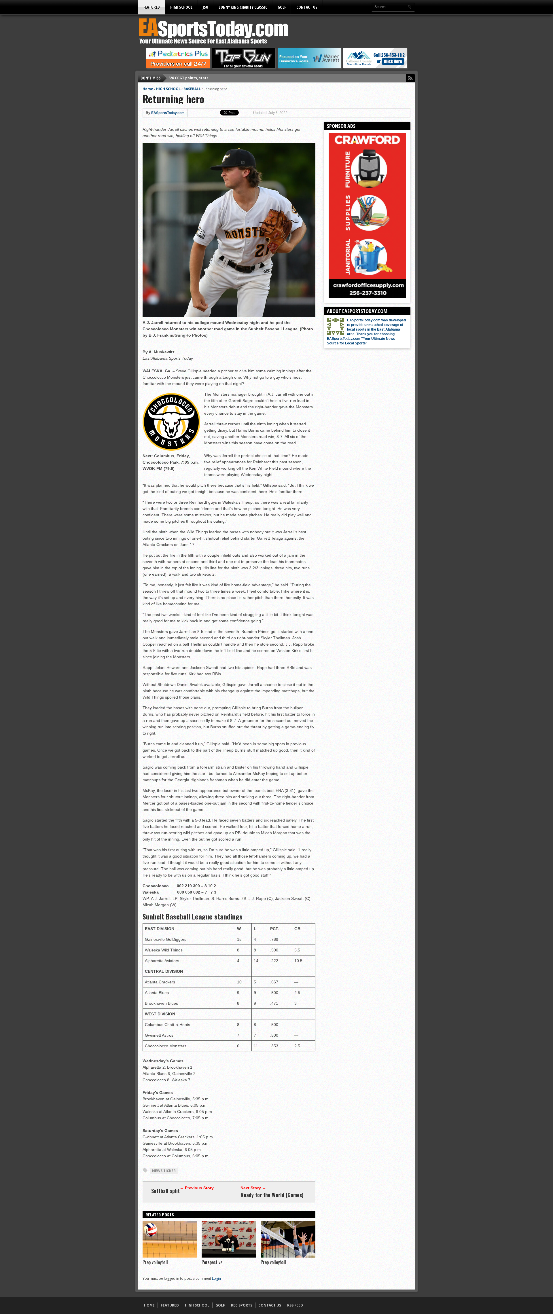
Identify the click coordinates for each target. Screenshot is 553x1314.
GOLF (282, 7)
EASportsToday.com (168, 113)
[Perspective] (229, 1256)
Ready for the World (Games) (272, 1194)
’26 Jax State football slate (193, 77)
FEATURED (151, 7)
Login (216, 1278)
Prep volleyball (155, 1262)
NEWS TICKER (164, 1170)
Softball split (165, 1190)
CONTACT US (306, 7)
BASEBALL (192, 88)
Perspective (212, 1262)
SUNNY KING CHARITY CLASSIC (243, 7)
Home (148, 88)
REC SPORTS (241, 1305)
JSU (205, 7)
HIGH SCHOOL (181, 7)
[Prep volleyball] (170, 1256)
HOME (149, 1305)
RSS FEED (295, 1305)
